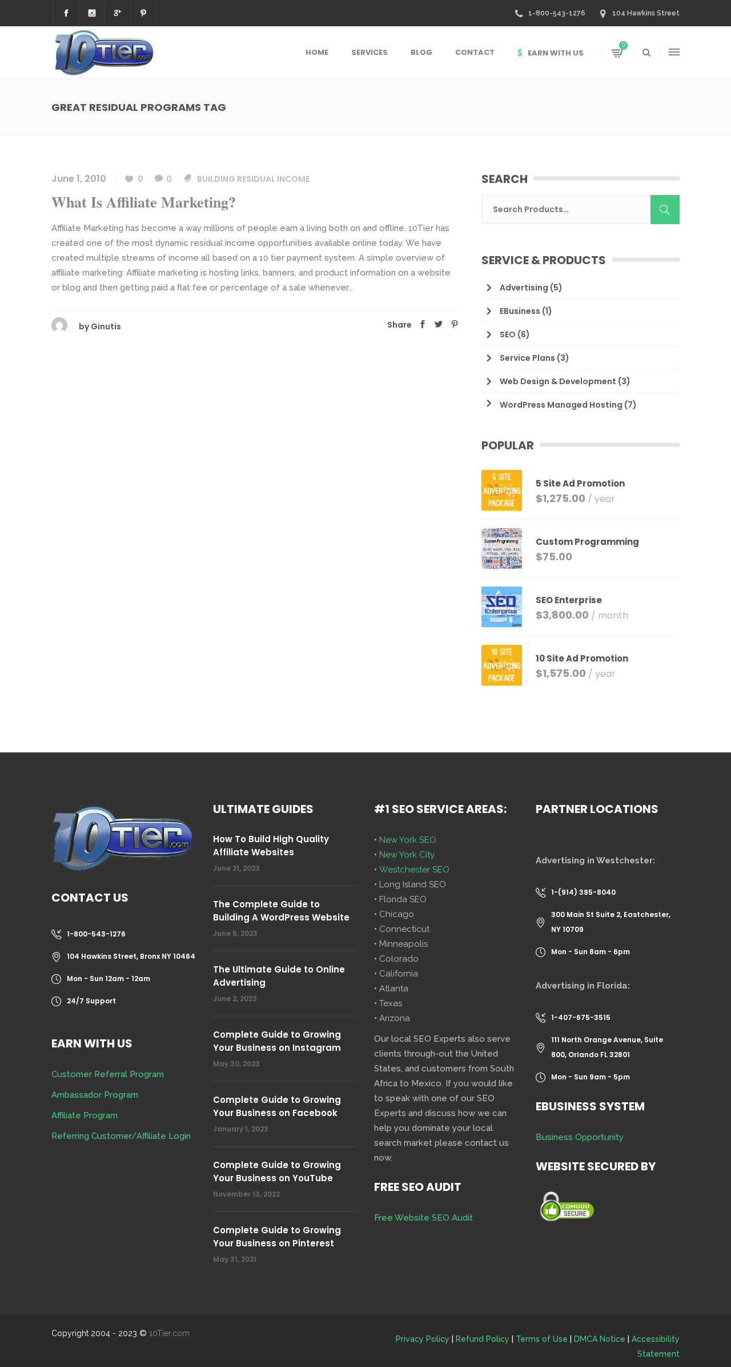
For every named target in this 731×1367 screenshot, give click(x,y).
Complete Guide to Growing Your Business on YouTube (277, 1171)
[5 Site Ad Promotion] (501, 490)
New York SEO (407, 840)
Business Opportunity (580, 1137)
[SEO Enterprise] (501, 607)
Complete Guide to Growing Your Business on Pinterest (277, 1236)
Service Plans (527, 358)
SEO (508, 334)
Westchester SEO (414, 869)
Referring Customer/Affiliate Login (121, 1136)
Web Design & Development (558, 381)
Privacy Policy (422, 1339)
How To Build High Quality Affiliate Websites (271, 845)
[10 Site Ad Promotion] (501, 665)
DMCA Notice (599, 1339)
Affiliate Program (84, 1115)
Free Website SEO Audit (423, 1218)
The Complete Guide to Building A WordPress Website (281, 910)
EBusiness (520, 311)
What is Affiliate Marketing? (143, 202)
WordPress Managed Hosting (561, 405)
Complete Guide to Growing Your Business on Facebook (277, 1106)
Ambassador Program (94, 1095)
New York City (407, 855)
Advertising (524, 287)
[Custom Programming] (501, 548)
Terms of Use (542, 1339)
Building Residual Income (253, 179)
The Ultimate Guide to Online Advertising (279, 976)
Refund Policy (482, 1339)
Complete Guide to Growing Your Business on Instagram (277, 1041)
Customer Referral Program (107, 1074)
